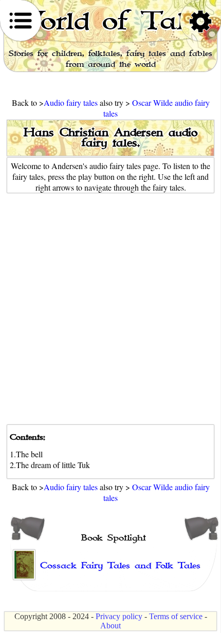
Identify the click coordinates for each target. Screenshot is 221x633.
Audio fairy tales (72, 102)
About (110, 625)
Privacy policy (119, 616)
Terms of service (175, 616)
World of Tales (110, 21)
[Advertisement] (110, 308)
